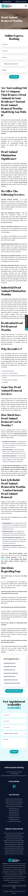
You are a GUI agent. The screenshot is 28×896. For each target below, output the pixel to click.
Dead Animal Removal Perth (14, 804)
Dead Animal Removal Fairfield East (14, 844)
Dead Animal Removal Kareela (14, 839)
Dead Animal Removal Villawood (14, 846)
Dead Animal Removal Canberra (14, 801)
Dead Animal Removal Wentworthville (14, 833)
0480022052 (7, 1)
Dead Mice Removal (10, 666)
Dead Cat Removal (14, 810)
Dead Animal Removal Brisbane (14, 799)
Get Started (14, 77)
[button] (14, 732)
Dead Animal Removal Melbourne (14, 803)
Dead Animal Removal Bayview (14, 835)
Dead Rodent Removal (10, 680)
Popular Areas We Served (14, 691)
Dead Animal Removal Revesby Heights (14, 840)
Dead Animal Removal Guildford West (14, 848)
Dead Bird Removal (9, 663)
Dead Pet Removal (9, 670)
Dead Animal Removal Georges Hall (14, 842)
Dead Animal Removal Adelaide (14, 806)
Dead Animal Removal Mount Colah (14, 837)
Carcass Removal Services (12, 683)
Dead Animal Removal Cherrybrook (14, 854)
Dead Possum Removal (11, 673)
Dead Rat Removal (9, 676)
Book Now (14, 752)
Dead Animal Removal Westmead (14, 852)
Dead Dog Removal (14, 812)
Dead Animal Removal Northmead (14, 850)
